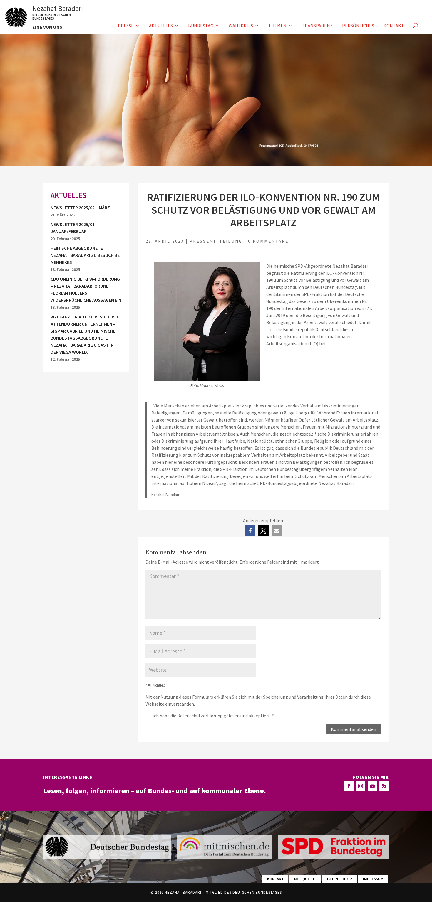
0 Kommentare (268, 241)
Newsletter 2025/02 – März (80, 207)
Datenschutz (339, 878)
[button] (250, 530)
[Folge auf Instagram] (360, 786)
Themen (277, 25)
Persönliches (358, 25)
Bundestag (200, 25)
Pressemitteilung (216, 241)
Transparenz (317, 25)
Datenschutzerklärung (200, 716)
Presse (126, 25)
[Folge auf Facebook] (349, 786)
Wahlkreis (241, 25)
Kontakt (394, 25)
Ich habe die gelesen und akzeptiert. (213, 716)
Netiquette (305, 878)
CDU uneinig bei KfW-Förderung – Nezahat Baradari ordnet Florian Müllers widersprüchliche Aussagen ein (86, 289)
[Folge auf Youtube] (372, 786)
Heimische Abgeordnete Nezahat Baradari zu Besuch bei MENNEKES (86, 255)
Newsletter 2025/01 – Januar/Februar (74, 227)
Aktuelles (161, 25)
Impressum (373, 878)
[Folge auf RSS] (384, 786)
